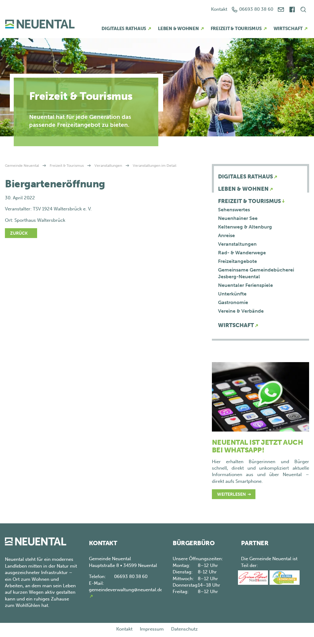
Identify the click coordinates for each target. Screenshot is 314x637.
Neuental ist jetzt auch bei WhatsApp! (257, 446)
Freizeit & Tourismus (236, 28)
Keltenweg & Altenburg (245, 227)
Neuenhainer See (238, 218)
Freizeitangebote (237, 261)
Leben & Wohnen (178, 28)
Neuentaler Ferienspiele (245, 285)
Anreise (226, 235)
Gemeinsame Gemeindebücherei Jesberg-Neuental (256, 273)
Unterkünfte (232, 294)
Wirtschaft (288, 28)
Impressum (152, 629)
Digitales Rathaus (123, 28)
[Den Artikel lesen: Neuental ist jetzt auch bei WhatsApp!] (260, 396)
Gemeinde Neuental (22, 165)
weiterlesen (231, 494)
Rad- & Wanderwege (242, 253)
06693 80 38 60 (256, 9)
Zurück (19, 233)
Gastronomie (233, 302)
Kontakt (219, 9)
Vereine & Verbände (241, 311)
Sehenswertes (234, 210)
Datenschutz (184, 629)
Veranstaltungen (108, 165)
